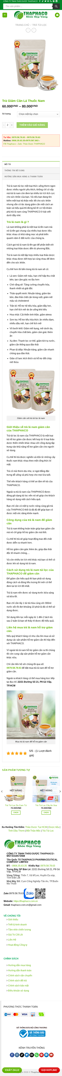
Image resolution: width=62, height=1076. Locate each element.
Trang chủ (22, 25)
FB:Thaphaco (9, 144)
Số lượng (6, 114)
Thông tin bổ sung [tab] (14, 170)
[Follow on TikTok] (43, 1)
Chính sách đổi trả (17, 980)
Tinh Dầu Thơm (16, 830)
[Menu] (4, 15)
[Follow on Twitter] (45, 1)
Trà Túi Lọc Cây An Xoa (46, 805)
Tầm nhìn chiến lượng (19, 929)
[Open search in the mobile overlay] (31, 6)
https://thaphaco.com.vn (26, 901)
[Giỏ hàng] (57, 15)
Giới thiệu (12, 919)
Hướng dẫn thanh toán (19, 970)
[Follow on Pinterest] (54, 1)
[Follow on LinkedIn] (56, 1)
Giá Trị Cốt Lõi (15, 934)
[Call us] (51, 1)
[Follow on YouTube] (51, 1055)
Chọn (15, 812)
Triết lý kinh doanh (17, 924)
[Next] (60, 797)
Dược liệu (54, 827)
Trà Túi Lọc (39, 25)
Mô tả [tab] (7, 164)
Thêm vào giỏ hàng (32, 125)
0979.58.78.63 (18, 137)
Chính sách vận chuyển (19, 975)
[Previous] (2, 797)
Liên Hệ (12, 939)
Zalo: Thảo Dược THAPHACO (31, 144)
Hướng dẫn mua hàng (19, 965)
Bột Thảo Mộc (33, 830)
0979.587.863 (32, 140)
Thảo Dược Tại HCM (36, 827)
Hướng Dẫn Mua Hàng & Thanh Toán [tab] (23, 176)
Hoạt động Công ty (17, 945)
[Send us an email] (48, 1)
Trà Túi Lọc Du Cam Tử (16, 805)
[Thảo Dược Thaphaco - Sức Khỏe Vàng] (31, 15)
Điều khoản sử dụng (18, 990)
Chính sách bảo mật (18, 985)
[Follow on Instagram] (17, 1055)
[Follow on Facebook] (40, 1)
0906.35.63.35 (18, 140)
